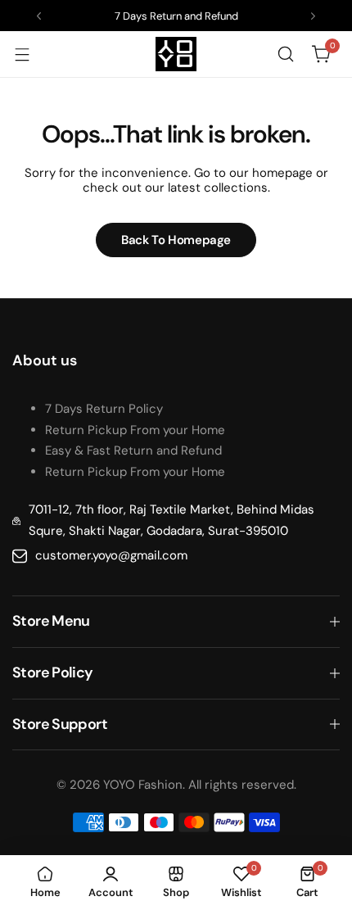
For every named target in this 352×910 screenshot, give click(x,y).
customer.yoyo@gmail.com (111, 555)
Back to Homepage (176, 240)
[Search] (286, 54)
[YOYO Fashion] (176, 54)
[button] (39, 16)
